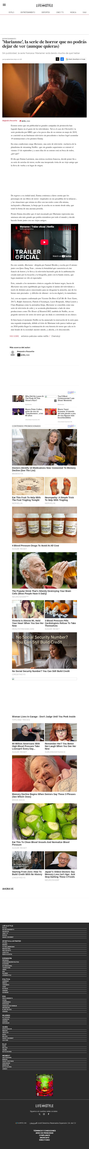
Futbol (4, 943)
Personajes (6, 1063)
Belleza (4, 1036)
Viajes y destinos (8, 1061)
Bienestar (5, 1065)
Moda (4, 1034)
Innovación (6, 1007)
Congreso (5, 984)
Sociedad (5, 992)
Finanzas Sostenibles (9, 1005)
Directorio (44, 1140)
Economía (5, 963)
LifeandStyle (6, 975)
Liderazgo (5, 1019)
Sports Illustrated (11, 941)
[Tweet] (57, 59)
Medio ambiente (7, 998)
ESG (3, 971)
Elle (4, 1044)
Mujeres (5, 973)
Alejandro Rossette (25, 351)
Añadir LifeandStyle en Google (76, 59)
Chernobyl (55, 336)
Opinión (5, 990)
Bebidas (4, 1059)
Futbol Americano (8, 946)
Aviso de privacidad (44, 1133)
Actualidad (6, 1017)
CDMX (4, 986)
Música (73, 12)
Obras (4, 969)
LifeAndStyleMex (50, 1114)
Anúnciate (44, 1138)
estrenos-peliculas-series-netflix (34, 336)
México (4, 983)
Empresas (5, 960)
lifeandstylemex (45, 1114)
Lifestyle (5, 952)
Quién (5, 1027)
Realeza (4, 1030)
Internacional (7, 965)
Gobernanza (6, 1002)
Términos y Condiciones (44, 1131)
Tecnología (6, 967)
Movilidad (5, 1003)
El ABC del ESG (6, 1009)
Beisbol (4, 944)
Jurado (4, 1068)
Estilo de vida (6, 1051)
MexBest (6, 1056)
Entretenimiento (28, 12)
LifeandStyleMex (39, 1114)
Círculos (5, 1032)
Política (6, 979)
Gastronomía (6, 1057)
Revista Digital (7, 954)
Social (4, 1000)
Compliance (44, 1135)
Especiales (5, 1023)
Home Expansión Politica (10, 962)
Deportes (46, 12)
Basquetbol (6, 948)
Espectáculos (7, 1028)
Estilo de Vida (6, 1066)
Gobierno (5, 981)
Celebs (4, 1049)
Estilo (11, 12)
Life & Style (7, 926)
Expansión (7, 958)
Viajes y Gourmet (8, 937)
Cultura (5, 1040)
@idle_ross (26, 121)
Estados (5, 988)
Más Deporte (6, 950)
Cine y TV (60, 12)
